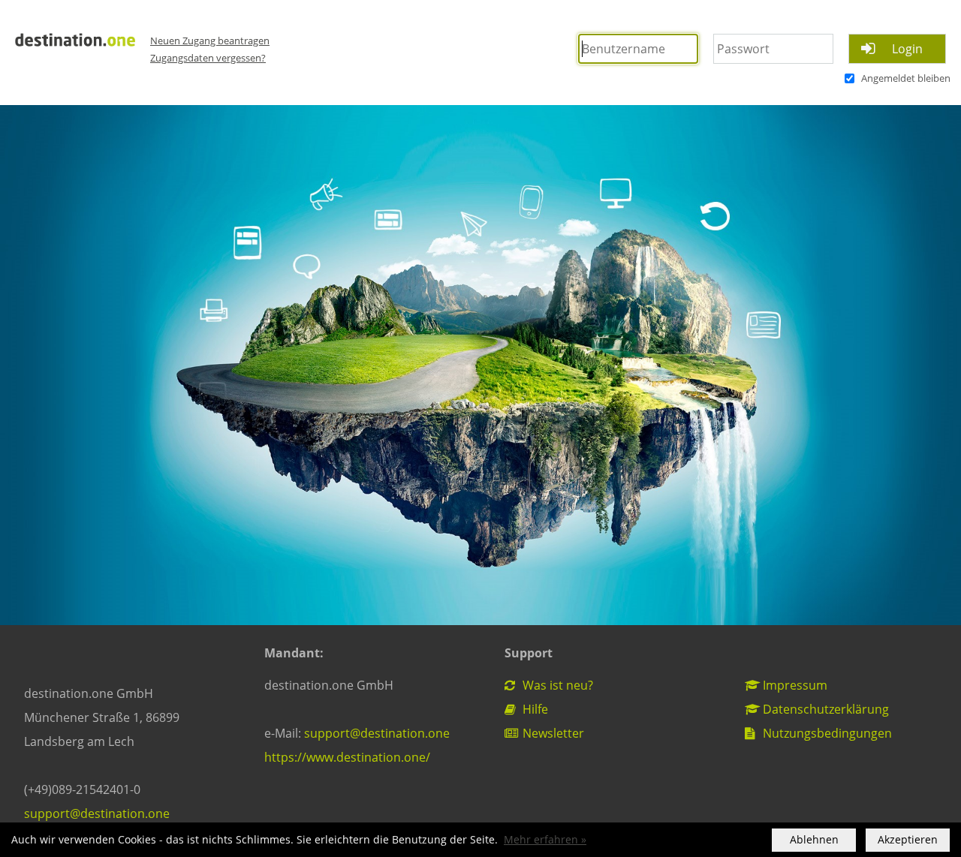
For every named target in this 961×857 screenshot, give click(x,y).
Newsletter (552, 733)
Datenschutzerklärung (824, 709)
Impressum (793, 685)
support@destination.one (97, 813)
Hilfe (534, 709)
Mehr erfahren (541, 839)
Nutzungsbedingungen (826, 733)
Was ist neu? (556, 685)
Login (907, 49)
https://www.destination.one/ (347, 757)
